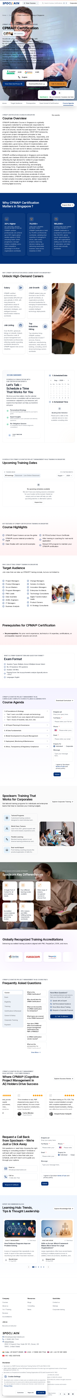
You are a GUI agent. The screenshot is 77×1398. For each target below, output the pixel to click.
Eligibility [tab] (8, 1002)
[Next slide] (48, 1267)
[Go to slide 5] (43, 1267)
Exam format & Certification (49, 103)
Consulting (31, 1306)
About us (5, 1306)
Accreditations (7, 1316)
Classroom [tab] (18, 475)
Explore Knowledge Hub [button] (62, 1208)
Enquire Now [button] (38, 502)
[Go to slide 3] (38, 1267)
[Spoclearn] (11, 3)
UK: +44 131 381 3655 (58, 1352)
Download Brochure (36, 84)
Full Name (56, 718)
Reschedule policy (52, 1394)
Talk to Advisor (62, 1016)
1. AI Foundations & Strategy (14, 711)
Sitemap (55, 1306)
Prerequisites (31, 103)
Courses (11, 15)
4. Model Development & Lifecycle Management (21, 736)
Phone (55, 726)
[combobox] (61, 476)
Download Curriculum (63, 700)
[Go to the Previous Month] (50, 380)
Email (55, 735)
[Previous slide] (28, 1267)
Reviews (5, 1313)
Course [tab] (7, 992)
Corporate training (59, 1309)
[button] (36, 993)
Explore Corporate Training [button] (61, 802)
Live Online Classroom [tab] (31, 475)
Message (56, 750)
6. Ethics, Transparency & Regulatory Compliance (21, 746)
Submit (57, 774)
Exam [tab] (6, 997)
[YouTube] (73, 1394)
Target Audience (16, 103)
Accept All (41, 1392)
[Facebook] (60, 1394)
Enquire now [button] (66, 205)
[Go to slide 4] (41, 1267)
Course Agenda (68, 103)
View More (35, 1052)
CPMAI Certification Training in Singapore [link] (30, 15)
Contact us (56, 1302)
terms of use (60, 766)
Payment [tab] (8, 1024)
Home (4, 15)
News (29, 1309)
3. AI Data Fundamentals (12, 730)
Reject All (30, 1392)
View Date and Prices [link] (12, 84)
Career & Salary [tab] (10, 1015)
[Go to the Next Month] (68, 380)
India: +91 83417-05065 (14, 1352)
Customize (20, 1392)
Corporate (69, 746)
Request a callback (12, 1185)
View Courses (31, 3)
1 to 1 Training (6, 1309)
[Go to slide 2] (35, 1267)
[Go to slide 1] (33, 1267)
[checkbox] (54, 766)
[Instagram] (68, 1394)
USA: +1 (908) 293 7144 (36, 1352)
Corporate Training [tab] (11, 1020)
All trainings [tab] (9, 475)
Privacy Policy (8, 1386)
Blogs (29, 1302)
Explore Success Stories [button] (62, 1078)
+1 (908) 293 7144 (11, 1339)
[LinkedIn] (64, 1394)
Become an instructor (9, 1326)
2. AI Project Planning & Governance (16, 725)
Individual (59, 746)
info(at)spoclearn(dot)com (14, 1337)
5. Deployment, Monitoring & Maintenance (19, 741)
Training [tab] (7, 1006)
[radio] (54, 746)
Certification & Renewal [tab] (13, 1011)
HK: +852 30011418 (12, 1356)
